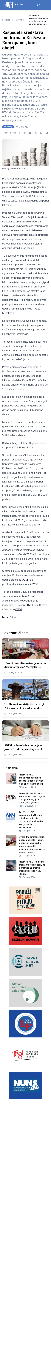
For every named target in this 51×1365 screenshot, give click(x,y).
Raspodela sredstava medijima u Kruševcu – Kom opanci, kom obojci (38, 19)
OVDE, (26, 600)
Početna (6, 20)
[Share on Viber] (36, 133)
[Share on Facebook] (19, 133)
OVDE (25, 579)
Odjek (13, 617)
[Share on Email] (46, 133)
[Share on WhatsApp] (41, 133)
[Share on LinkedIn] (30, 133)
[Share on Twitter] (25, 133)
